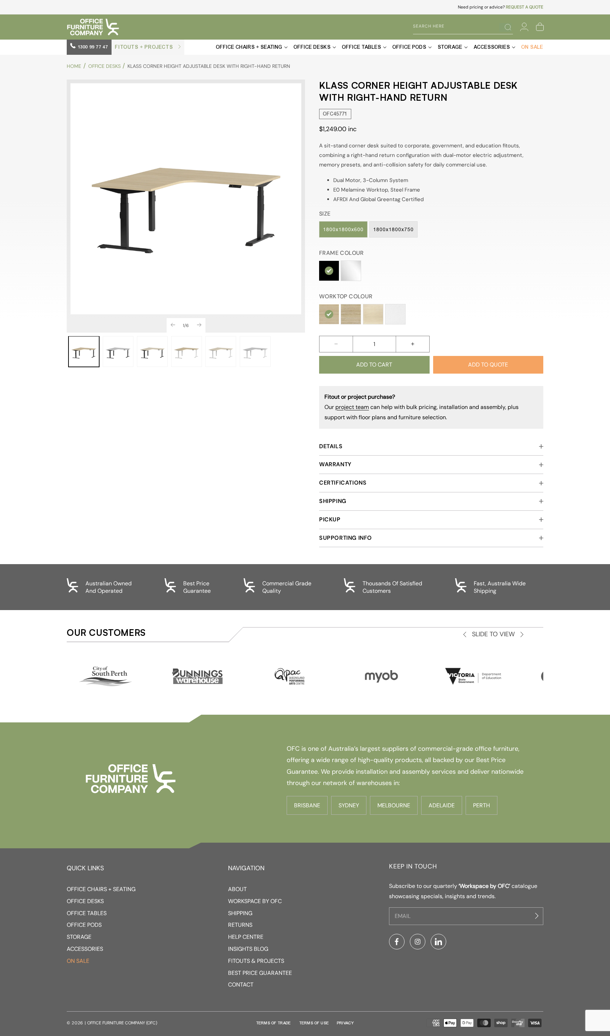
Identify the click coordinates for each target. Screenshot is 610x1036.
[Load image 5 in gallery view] (220, 351)
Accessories (85, 949)
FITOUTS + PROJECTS (144, 47)
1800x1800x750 (393, 229)
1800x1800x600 (343, 229)
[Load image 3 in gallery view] (152, 351)
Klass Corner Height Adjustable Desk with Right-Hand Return (208, 66)
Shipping (240, 913)
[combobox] (457, 26)
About (237, 889)
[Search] (505, 27)
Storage (79, 937)
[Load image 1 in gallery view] (83, 351)
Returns (240, 925)
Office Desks (104, 66)
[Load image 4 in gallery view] (186, 351)
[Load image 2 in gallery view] (118, 351)
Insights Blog (248, 949)
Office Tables (87, 913)
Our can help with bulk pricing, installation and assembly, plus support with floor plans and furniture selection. (421, 407)
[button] (540, 27)
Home (74, 66)
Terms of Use (314, 1022)
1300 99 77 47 (92, 47)
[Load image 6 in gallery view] (255, 351)
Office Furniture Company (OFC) (122, 1023)
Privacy (345, 1022)
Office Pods (84, 925)
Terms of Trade (273, 1022)
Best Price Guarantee (260, 973)
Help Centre (245, 937)
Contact (240, 984)
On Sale (78, 961)
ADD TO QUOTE (488, 364)
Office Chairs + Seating (101, 889)
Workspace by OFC (255, 901)
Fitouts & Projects (256, 961)
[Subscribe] (537, 916)
